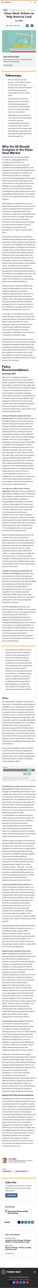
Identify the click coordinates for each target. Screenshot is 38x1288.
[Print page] (27, 25)
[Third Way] (11, 1272)
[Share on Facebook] (22, 1222)
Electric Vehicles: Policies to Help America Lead (18, 1248)
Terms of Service (24, 1279)
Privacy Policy (13, 1279)
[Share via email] (29, 1222)
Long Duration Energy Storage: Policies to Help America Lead (18, 1241)
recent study (16, 160)
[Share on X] (19, 1222)
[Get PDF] (32, 25)
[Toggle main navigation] (31, 2)
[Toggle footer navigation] (35, 1272)
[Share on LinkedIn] (25, 1222)
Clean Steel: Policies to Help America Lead (18, 1212)
